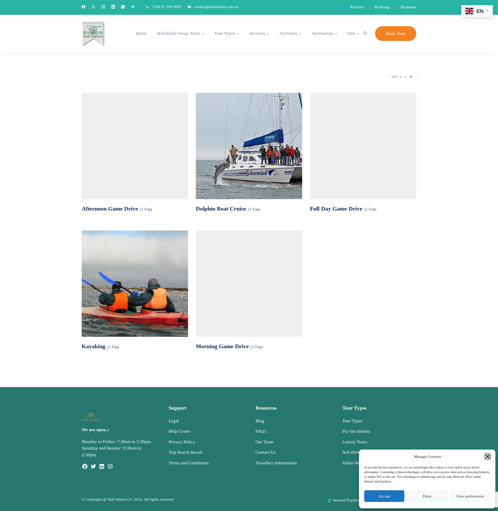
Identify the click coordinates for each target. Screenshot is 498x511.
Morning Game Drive (222, 346)
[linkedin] (113, 7)
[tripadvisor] (133, 7)
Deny (427, 496)
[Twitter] (93, 468)
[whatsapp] (123, 7)
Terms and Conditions (189, 462)
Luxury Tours (354, 441)
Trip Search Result (185, 452)
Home (141, 33)
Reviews (357, 7)
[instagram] (103, 7)
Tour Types (225, 33)
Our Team (264, 441)
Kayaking (93, 346)
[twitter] (93, 7)
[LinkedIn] (102, 468)
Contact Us (265, 452)
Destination (322, 33)
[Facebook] (85, 468)
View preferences (470, 496)
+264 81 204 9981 (167, 7)
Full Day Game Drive (336, 208)
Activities (288, 33)
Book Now (395, 33)
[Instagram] (110, 468)
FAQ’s (261, 431)
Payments (408, 7)
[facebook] (83, 7)
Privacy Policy (182, 441)
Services (257, 33)
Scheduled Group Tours (178, 33)
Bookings (382, 7)
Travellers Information (276, 462)
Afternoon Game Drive (110, 208)
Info (351, 33)
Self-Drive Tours (357, 452)
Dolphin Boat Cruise (221, 208)
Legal (174, 420)
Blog (259, 420)
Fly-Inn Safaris (356, 431)
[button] (487, 456)
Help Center (180, 431)
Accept (384, 496)
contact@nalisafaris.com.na (216, 7)
